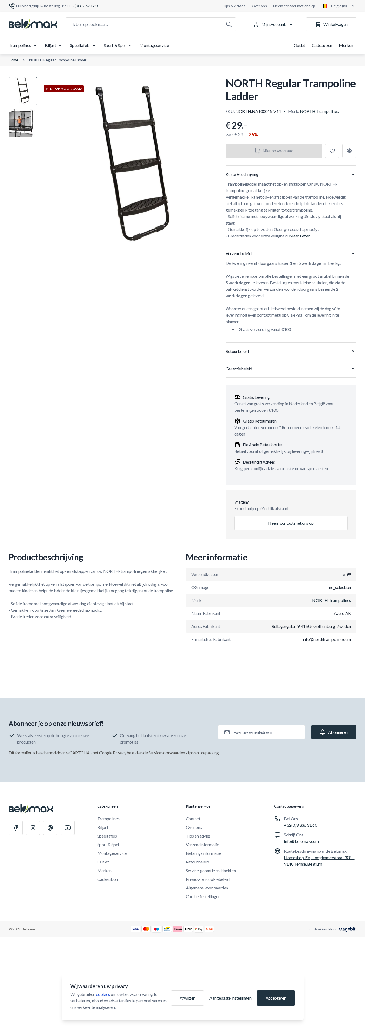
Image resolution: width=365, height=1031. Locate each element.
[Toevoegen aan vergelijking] (349, 151)
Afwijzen (187, 997)
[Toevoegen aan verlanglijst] (332, 151)
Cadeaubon (322, 45)
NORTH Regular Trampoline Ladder (57, 60)
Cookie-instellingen (203, 896)
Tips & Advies (234, 6)
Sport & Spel (114, 45)
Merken (346, 45)
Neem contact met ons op (294, 6)
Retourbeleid (197, 861)
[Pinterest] (50, 828)
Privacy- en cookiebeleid (208, 879)
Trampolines (20, 45)
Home (13, 60)
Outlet (299, 45)
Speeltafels (79, 45)
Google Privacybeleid (118, 752)
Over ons (259, 6)
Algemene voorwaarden (207, 887)
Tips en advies (198, 835)
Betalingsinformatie (203, 853)
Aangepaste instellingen (230, 997)
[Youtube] (68, 828)
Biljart (50, 45)
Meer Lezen (299, 235)
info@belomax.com (301, 841)
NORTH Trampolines (319, 111)
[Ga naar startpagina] (33, 24)
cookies (103, 994)
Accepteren (276, 997)
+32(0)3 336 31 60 (300, 825)
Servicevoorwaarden (166, 752)
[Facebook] (16, 828)
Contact (193, 818)
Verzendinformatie (202, 844)
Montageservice (154, 45)
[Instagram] (33, 828)
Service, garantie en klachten (211, 870)
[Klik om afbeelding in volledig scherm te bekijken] (131, 164)
